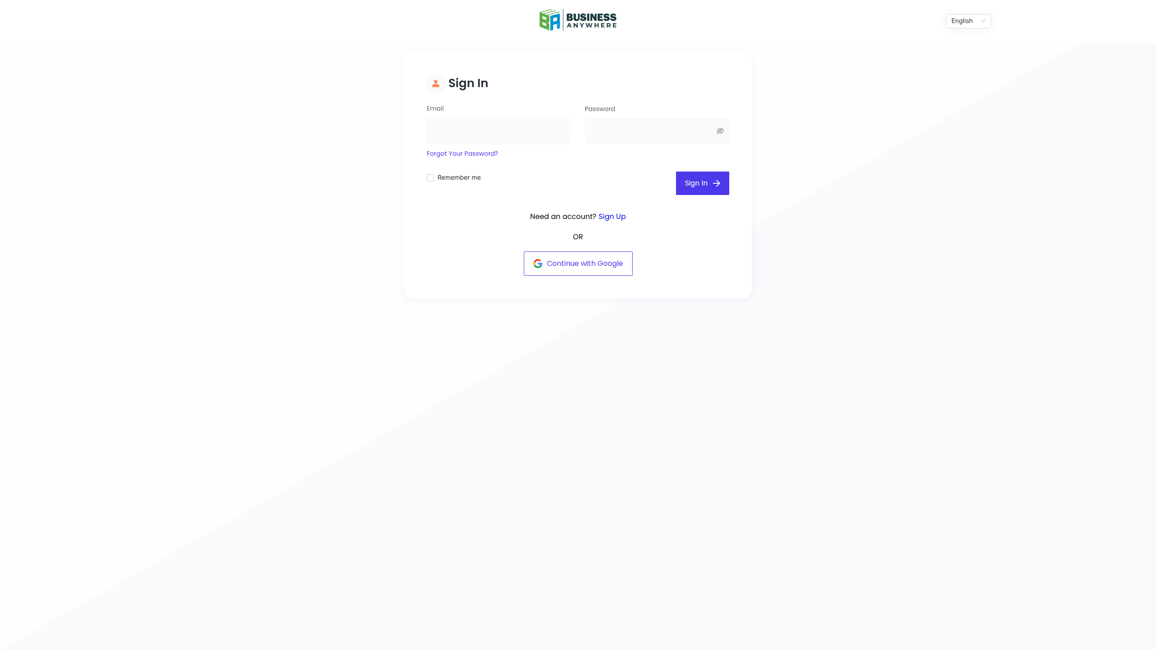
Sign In (696, 183)
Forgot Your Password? (462, 153)
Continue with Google (585, 263)
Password (600, 108)
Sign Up (612, 216)
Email (435, 108)
